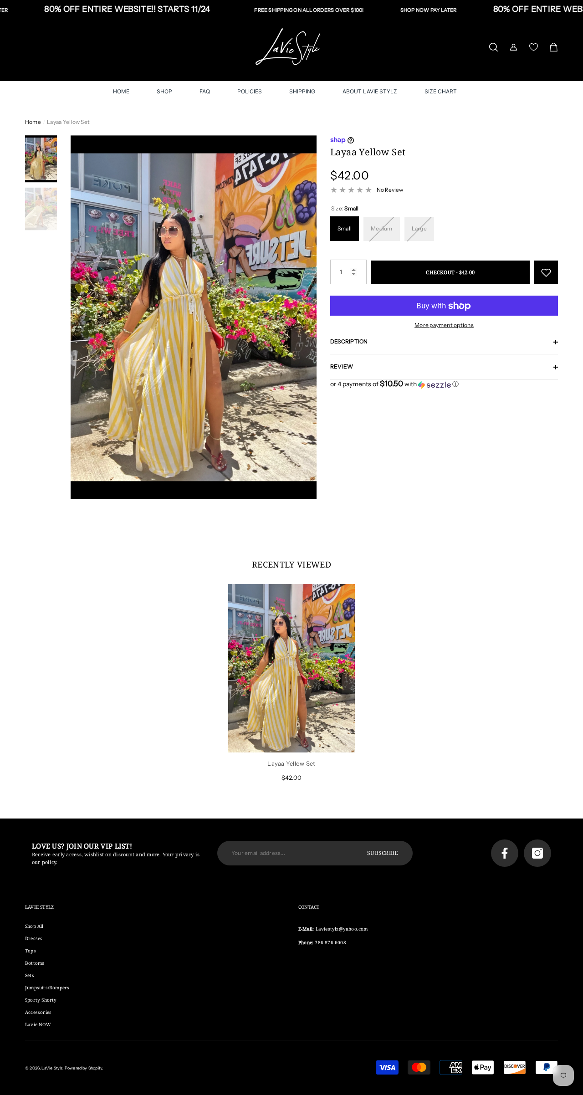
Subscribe (382, 853)
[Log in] (513, 47)
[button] (493, 47)
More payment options (444, 325)
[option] (194, 317)
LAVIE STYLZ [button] (39, 907)
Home (33, 121)
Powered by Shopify (83, 1067)
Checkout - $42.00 (450, 272)
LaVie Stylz (51, 1067)
